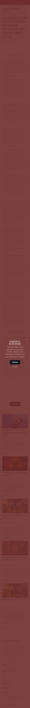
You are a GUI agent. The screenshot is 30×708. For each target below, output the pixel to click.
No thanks (15, 366)
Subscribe (15, 362)
